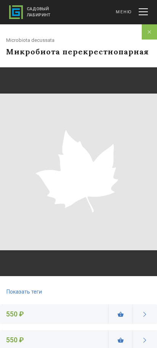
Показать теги (24, 292)
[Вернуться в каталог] (149, 32)
